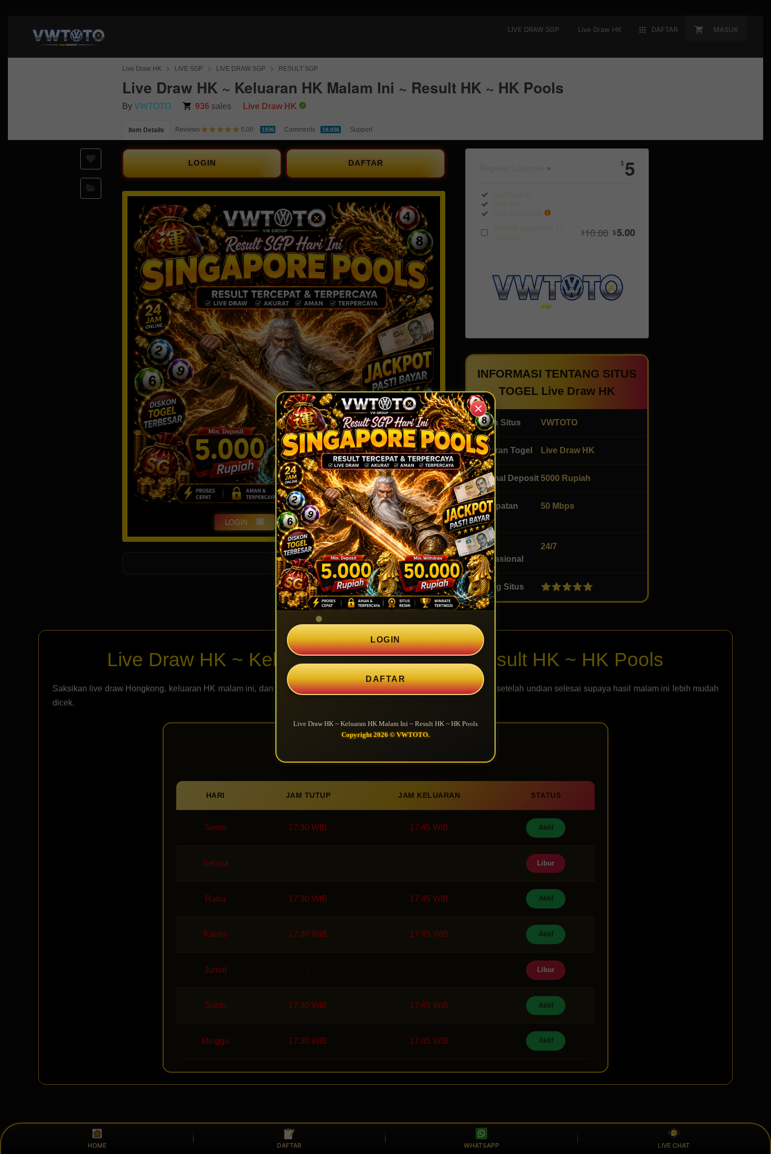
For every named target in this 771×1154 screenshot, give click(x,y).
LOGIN (385, 639)
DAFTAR (385, 679)
